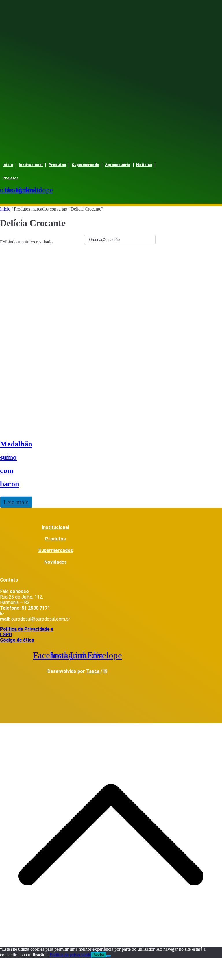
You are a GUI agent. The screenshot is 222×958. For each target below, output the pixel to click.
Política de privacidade (70, 954)
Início (8, 165)
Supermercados (55, 550)
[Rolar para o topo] (111, 944)
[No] (108, 956)
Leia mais (16, 502)
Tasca (93, 671)
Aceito (98, 955)
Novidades (55, 562)
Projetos (10, 178)
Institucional (31, 165)
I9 (105, 671)
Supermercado (85, 165)
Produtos (57, 165)
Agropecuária (117, 165)
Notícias (144, 165)
